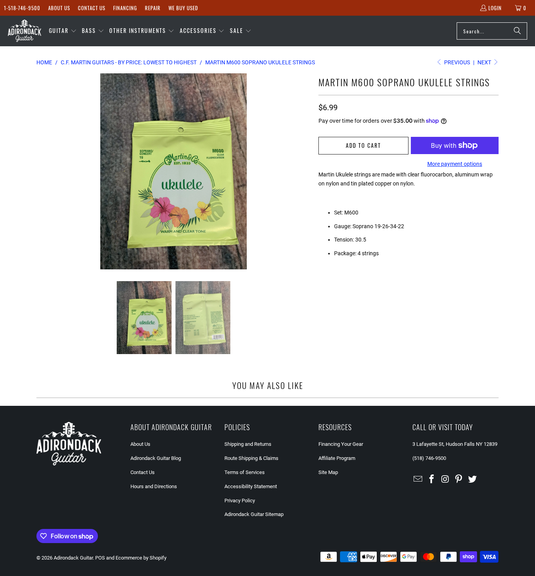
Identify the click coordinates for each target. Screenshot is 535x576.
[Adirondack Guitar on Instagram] (445, 479)
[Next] (304, 171)
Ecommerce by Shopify (141, 558)
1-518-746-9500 (22, 8)
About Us (59, 8)
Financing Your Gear (340, 444)
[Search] (517, 31)
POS (100, 558)
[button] (63, 31)
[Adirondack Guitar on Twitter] (473, 479)
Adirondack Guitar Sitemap (254, 514)
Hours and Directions (153, 486)
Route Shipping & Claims (251, 458)
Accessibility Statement (250, 486)
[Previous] (42, 171)
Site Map (328, 472)
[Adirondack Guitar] (24, 31)
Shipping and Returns (247, 444)
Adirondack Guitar (73, 558)
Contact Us (91, 8)
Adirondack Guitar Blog (155, 458)
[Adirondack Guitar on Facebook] (432, 479)
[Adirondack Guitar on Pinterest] (459, 479)
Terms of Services (244, 472)
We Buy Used (183, 8)
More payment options (454, 164)
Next (484, 62)
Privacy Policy (239, 500)
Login (495, 8)
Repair (153, 8)
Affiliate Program (336, 458)
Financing (125, 8)
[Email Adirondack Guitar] (418, 479)
